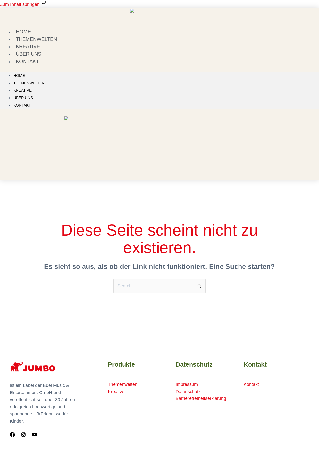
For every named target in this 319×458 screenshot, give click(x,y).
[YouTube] (34, 434)
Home (19, 75)
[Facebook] (12, 434)
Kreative (22, 90)
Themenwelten (29, 83)
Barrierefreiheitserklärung (201, 398)
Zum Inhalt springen (20, 4)
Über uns (23, 98)
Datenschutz (188, 391)
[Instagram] (23, 434)
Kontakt (27, 61)
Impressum (187, 384)
